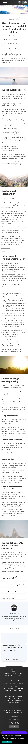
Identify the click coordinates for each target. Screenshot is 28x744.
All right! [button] (7, 741)
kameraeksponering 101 (15, 571)
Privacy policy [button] (20, 738)
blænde (15, 148)
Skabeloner (20, 710)
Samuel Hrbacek (14, 613)
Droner (20, 673)
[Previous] (1, 644)
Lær (12, 18)
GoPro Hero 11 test (8, 700)
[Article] (14, 636)
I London (6, 683)
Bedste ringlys (18, 690)
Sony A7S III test (9, 696)
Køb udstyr (14, 671)
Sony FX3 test (18, 696)
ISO (15, 150)
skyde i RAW (7, 420)
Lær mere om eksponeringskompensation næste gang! (12, 250)
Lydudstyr (13, 675)
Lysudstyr (19, 675)
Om (21, 716)
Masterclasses (18, 712)
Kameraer (7, 673)
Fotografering (10, 35)
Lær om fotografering (9, 710)
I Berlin (21, 683)
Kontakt (20, 718)
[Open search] (19, 2)
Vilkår (8, 716)
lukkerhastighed (6, 150)
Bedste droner (19, 688)
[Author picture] (14, 607)
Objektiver (14, 673)
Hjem (7, 18)
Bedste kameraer (9, 688)
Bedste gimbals (9, 690)
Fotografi (17, 18)
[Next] (26, 644)
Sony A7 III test (19, 700)
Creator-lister (9, 712)
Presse (8, 718)
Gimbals (7, 675)
